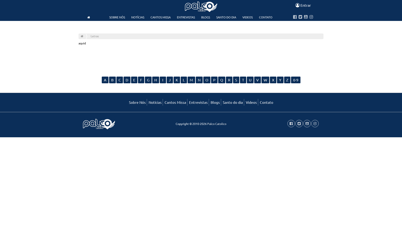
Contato (265, 17)
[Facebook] (295, 17)
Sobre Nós (117, 17)
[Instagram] (311, 17)
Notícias (137, 17)
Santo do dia (226, 17)
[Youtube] (306, 17)
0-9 (295, 80)
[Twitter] (300, 17)
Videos (247, 17)
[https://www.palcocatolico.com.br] (88, 17)
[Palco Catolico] (82, 36)
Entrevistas (186, 17)
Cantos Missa (161, 17)
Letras (95, 36)
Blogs (205, 17)
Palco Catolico (216, 124)
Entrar (305, 5)
